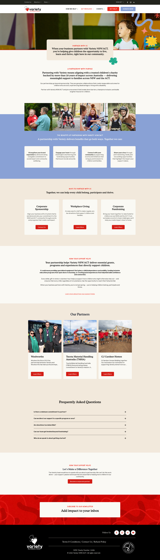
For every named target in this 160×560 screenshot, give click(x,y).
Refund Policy (100, 542)
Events (100, 9)
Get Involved (86, 9)
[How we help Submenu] (78, 9)
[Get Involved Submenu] (93, 9)
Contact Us (87, 542)
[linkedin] (134, 2)
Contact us (27, 2)
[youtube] (133, 532)
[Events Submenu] (104, 9)
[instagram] (130, 2)
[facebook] (127, 2)
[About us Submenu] (40, 2)
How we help (71, 9)
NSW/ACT (119, 2)
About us (37, 2)
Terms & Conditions (71, 542)
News (46, 2)
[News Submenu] (48, 2)
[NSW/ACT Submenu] (123, 2)
